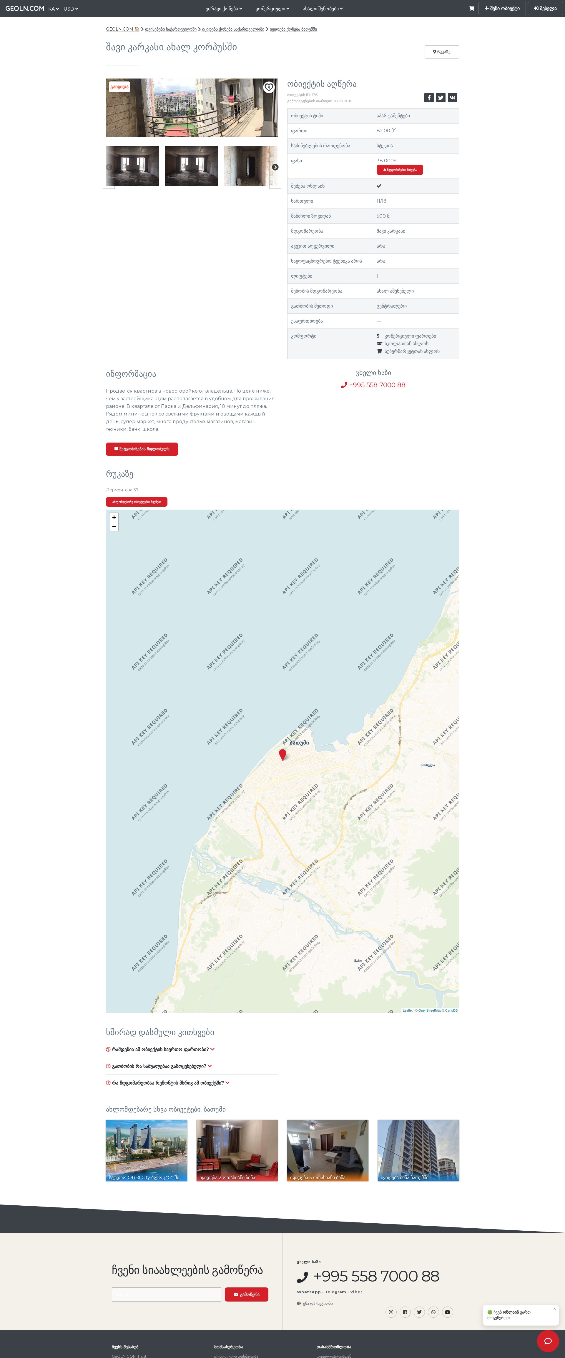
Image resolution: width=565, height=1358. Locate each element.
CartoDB (451, 1010)
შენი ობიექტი (504, 8)
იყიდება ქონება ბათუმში (293, 29)
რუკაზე (443, 51)
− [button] (114, 526)
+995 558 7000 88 (376, 385)
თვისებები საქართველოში (171, 29)
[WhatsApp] (433, 1312)
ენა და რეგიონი (318, 1303)
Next (275, 167)
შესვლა (548, 8)
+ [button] (114, 517)
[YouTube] (447, 1312)
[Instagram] (391, 1312)
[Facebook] (405, 1312)
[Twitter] (419, 1312)
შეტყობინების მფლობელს (144, 449)
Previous (109, 167)
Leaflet (408, 1010)
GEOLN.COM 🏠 (122, 29)
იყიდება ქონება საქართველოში (233, 29)
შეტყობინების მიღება (401, 169)
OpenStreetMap (429, 1010)
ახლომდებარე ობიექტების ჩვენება (136, 501)
